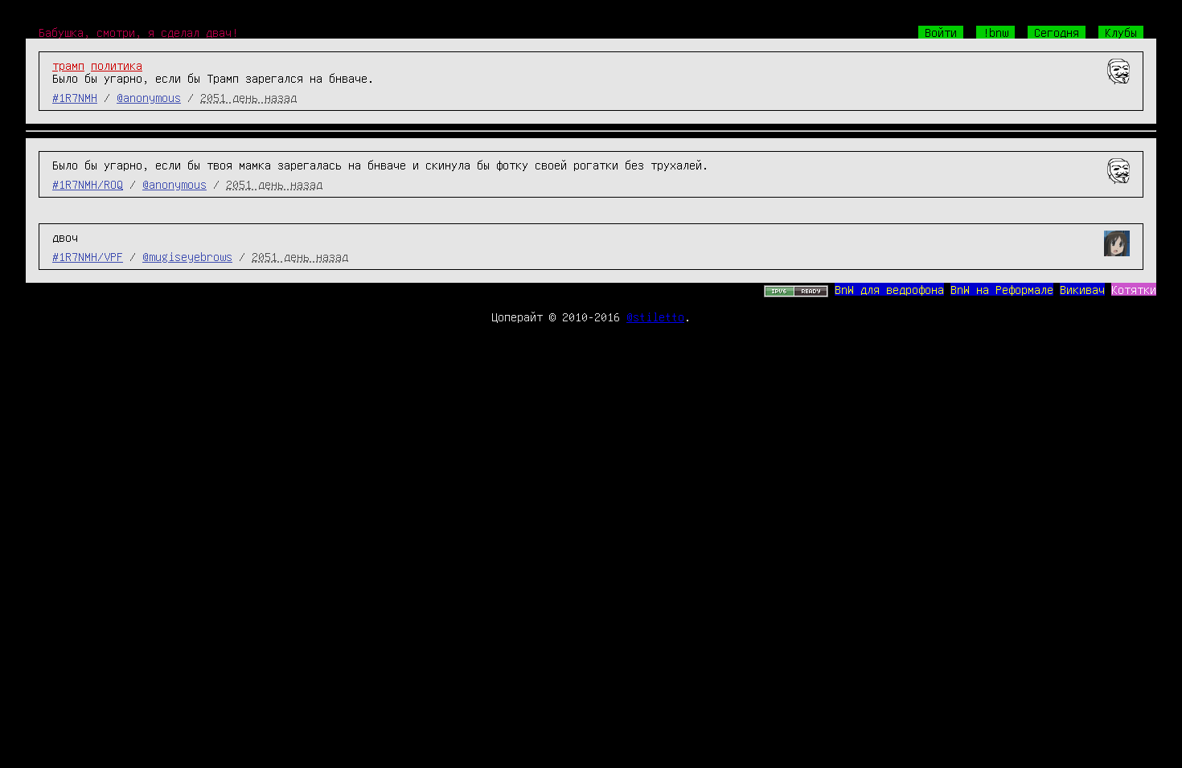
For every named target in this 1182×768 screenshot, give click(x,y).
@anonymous (149, 97)
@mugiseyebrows (187, 256)
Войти (941, 32)
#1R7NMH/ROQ (87, 184)
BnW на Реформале (1001, 289)
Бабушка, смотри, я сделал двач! (138, 32)
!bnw (995, 32)
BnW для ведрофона (889, 289)
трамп (68, 65)
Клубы (1121, 32)
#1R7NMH (74, 97)
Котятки (1133, 289)
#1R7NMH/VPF (87, 256)
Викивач (1082, 289)
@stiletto (655, 316)
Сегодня (1056, 32)
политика (116, 65)
